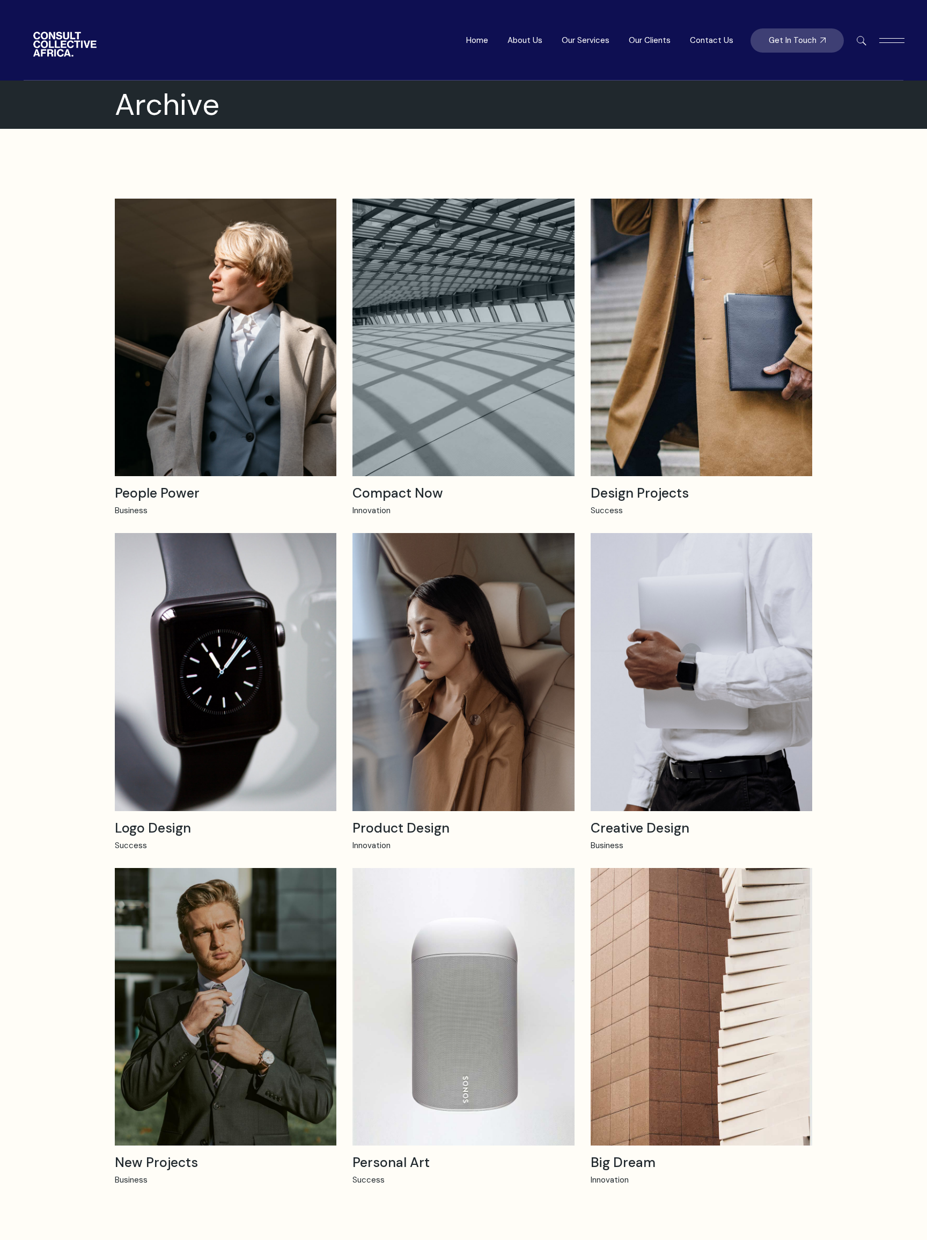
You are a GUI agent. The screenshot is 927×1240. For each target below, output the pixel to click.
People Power (157, 493)
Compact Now (397, 493)
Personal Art (391, 1162)
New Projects (156, 1162)
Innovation (371, 510)
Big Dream (623, 1162)
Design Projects (640, 493)
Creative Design (640, 828)
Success (607, 510)
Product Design (401, 828)
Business (131, 510)
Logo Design (153, 828)
